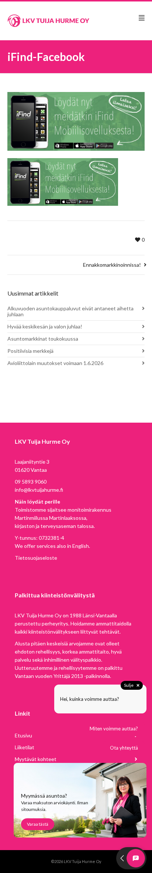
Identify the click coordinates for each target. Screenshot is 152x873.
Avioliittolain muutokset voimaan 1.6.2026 (55, 363)
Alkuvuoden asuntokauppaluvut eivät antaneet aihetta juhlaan (70, 311)
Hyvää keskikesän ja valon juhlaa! (44, 326)
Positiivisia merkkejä (30, 351)
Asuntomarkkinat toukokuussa (42, 338)
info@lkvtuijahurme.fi (39, 490)
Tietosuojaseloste (36, 558)
